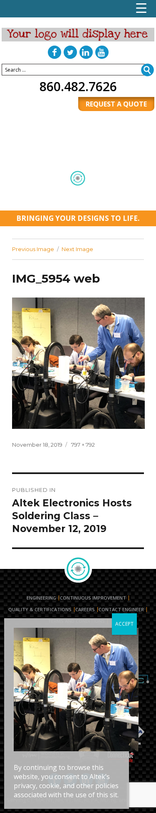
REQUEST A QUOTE (116, 104)
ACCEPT (124, 623)
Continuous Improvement (93, 597)
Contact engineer (121, 609)
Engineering (41, 597)
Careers (85, 609)
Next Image (77, 249)
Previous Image (33, 249)
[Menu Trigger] (141, 8)
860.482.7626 (78, 86)
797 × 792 (83, 444)
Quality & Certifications (40, 609)
